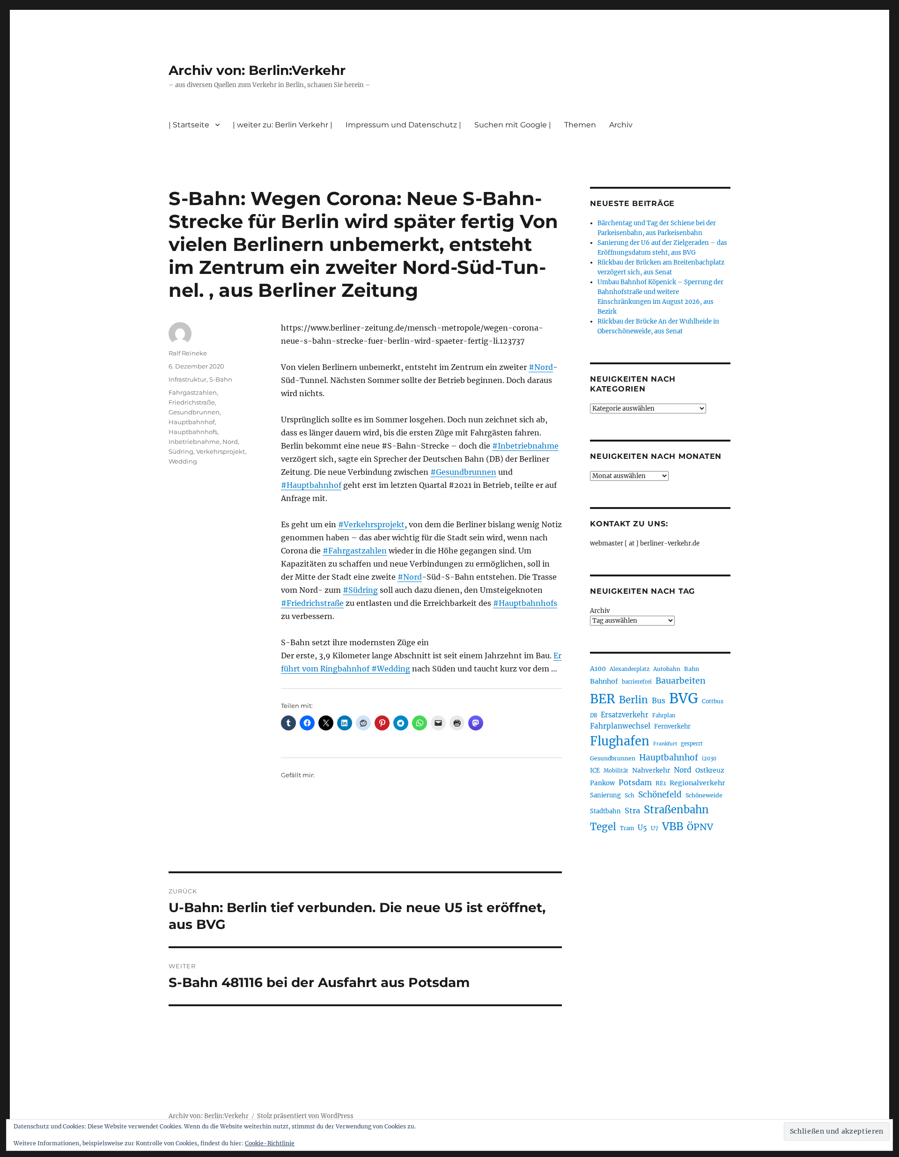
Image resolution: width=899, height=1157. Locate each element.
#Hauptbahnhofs (525, 603)
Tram (627, 828)
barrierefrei (637, 681)
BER (602, 699)
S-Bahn (220, 379)
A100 (598, 668)
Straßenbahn (676, 809)
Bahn (691, 668)
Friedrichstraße (192, 402)
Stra (632, 810)
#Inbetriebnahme (525, 445)
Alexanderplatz (629, 669)
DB (593, 715)
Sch (629, 795)
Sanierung (605, 795)
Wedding (183, 461)
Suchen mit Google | (512, 124)
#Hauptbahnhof (311, 485)
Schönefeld (660, 794)
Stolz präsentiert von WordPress (305, 1116)
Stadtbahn (605, 811)
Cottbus (712, 701)
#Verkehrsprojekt (371, 524)
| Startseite (189, 124)
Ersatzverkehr (624, 715)
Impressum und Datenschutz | (403, 124)
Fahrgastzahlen (193, 392)
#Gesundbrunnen (463, 472)
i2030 (709, 758)
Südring (181, 451)
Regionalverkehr (697, 783)
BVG (683, 698)
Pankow (602, 783)
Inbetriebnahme (194, 441)
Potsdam (635, 782)
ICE (595, 770)
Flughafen (619, 741)
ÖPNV (700, 827)
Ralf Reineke (188, 353)
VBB (672, 826)
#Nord (541, 367)
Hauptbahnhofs (193, 431)
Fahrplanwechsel (620, 726)
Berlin (633, 700)
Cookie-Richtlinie (270, 1143)
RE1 (661, 783)
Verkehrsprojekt (220, 451)
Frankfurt (665, 744)
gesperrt (692, 743)
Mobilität (616, 770)
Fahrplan (663, 715)
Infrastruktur (187, 379)
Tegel (603, 827)
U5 (642, 828)
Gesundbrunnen (194, 412)
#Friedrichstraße (312, 603)
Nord (230, 441)
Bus (658, 700)
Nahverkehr (651, 770)
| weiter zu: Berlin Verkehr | (282, 124)
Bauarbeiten (681, 681)
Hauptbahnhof (191, 422)
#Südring (360, 590)
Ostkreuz (709, 770)
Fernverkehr (672, 726)
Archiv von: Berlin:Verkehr (257, 70)
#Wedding (390, 668)
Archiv (600, 611)
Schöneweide (703, 795)
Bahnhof (604, 681)
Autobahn (666, 668)
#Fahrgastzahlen (355, 550)
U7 (654, 828)
